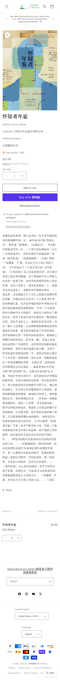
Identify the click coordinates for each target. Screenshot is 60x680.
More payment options (30, 205)
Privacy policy (24, 668)
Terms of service (31, 673)
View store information (18, 226)
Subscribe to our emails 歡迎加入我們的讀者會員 (30, 570)
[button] (6, 6)
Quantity (6, 169)
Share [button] (9, 489)
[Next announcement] (54, 19)
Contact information (43, 668)
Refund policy (14, 673)
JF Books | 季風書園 (28, 663)
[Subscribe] (49, 581)
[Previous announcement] (6, 19)
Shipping (6, 164)
